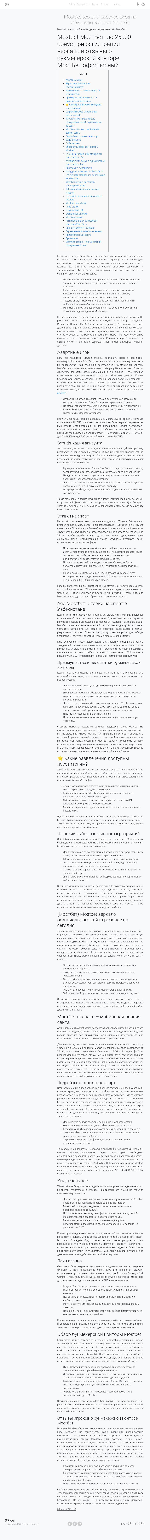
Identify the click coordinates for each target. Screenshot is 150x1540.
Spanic (27, 1524)
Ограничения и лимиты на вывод (84, 231)
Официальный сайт (76, 213)
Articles (117, 4)
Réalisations (82, 4)
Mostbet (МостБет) (76, 203)
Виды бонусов (73, 139)
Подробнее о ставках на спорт (82, 136)
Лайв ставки (72, 206)
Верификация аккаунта (78, 83)
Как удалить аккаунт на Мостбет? (84, 171)
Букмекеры (72, 238)
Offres (72, 4)
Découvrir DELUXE (66, 1509)
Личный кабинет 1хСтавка (80, 227)
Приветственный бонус (78, 234)
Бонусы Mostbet (74, 210)
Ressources (106, 4)
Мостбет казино (74, 217)
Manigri (34, 1524)
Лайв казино (73, 143)
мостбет (61, 393)
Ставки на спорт (74, 87)
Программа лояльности (79, 168)
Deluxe (95, 4)
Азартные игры (74, 80)
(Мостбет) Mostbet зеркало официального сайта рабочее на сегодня (84, 122)
